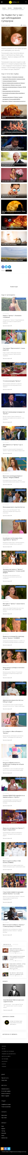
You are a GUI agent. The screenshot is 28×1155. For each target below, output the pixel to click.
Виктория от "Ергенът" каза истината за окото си (14, 101)
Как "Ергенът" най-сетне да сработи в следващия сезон (16, 973)
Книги (2, 1135)
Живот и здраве (5, 1095)
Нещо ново (4, 1080)
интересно (8, 270)
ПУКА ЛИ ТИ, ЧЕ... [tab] (7, 944)
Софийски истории (6, 1104)
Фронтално (4, 1115)
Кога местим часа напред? (9, 244)
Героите (4, 1112)
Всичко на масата (5, 1093)
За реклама (5, 1058)
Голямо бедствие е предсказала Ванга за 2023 (13, 132)
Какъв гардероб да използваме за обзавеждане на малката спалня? (17, 958)
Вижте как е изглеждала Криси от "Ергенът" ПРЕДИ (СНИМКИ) (12, 476)
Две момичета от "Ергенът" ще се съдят (12, 85)
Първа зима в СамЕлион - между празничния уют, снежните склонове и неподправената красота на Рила (17, 966)
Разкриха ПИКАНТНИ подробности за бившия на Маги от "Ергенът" (14, 796)
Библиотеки (4, 1138)
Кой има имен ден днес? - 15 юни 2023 (12, 181)
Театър (3, 1131)
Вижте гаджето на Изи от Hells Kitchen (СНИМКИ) (12, 861)
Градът (3, 1101)
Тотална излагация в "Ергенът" (10, 81)
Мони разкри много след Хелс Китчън (11, 91)
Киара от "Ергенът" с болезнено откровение (13, 77)
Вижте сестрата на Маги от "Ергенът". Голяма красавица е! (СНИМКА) (14, 925)
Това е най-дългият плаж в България (12, 260)
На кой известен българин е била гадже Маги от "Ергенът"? (12, 539)
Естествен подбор (20, 298)
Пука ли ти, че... (5, 1078)
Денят (3, 1074)
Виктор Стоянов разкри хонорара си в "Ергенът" (14, 83)
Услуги (4, 1063)
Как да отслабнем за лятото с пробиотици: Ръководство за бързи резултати (13, 764)
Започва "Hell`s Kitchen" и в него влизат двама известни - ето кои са (13, 148)
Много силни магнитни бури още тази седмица (12, 227)
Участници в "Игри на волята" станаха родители (14, 79)
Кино (2, 1126)
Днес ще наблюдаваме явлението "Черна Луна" (13, 211)
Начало (4, 1046)
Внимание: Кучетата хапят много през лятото (12, 116)
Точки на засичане (6, 1106)
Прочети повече (7, 325)
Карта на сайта (6, 1056)
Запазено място (5, 1089)
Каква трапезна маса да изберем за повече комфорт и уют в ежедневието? (16, 950)
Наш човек (12, 997)
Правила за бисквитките (9, 1053)
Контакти (4, 1061)
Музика (3, 1128)
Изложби (3, 1133)
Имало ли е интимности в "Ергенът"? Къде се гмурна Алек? (13, 829)
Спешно (4, 1066)
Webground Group (22, 1151)
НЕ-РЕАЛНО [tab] (15, 944)
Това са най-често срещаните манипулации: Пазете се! (10, 196)
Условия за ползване (8, 1051)
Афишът (3, 1122)
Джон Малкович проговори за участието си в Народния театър (13, 164)
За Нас (3, 1048)
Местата (4, 1085)
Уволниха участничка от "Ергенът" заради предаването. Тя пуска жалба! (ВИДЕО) (14, 571)
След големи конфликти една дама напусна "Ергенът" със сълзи (13, 893)
